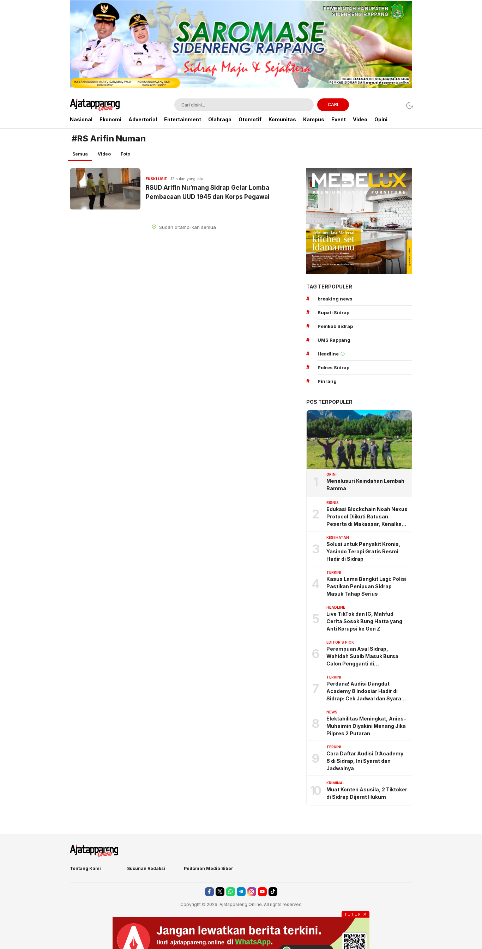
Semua (80, 154)
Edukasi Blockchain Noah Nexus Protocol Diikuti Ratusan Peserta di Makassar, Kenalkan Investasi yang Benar (367, 517)
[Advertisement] (33, 106)
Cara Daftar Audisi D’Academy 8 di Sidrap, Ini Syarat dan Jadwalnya (364, 760)
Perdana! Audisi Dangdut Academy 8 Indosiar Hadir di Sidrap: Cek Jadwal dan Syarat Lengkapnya (364, 691)
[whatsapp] (230, 891)
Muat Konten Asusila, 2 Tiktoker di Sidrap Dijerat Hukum (366, 793)
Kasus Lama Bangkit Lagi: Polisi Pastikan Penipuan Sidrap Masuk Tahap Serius (366, 586)
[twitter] (220, 891)
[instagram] (251, 891)
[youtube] (262, 891)
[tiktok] (273, 891)
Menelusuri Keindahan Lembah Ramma (365, 484)
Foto (125, 154)
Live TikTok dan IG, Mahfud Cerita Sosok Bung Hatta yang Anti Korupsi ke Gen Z (364, 621)
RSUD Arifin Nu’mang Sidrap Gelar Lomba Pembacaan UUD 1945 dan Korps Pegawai (208, 192)
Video (104, 154)
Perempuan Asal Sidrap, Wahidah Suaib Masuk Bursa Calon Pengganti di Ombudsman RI (362, 656)
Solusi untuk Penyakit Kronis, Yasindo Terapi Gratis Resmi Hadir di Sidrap (363, 551)
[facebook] (209, 891)
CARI (333, 104)
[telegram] (241, 891)
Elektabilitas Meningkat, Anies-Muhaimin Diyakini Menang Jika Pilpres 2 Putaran (366, 726)
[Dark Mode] (407, 105)
